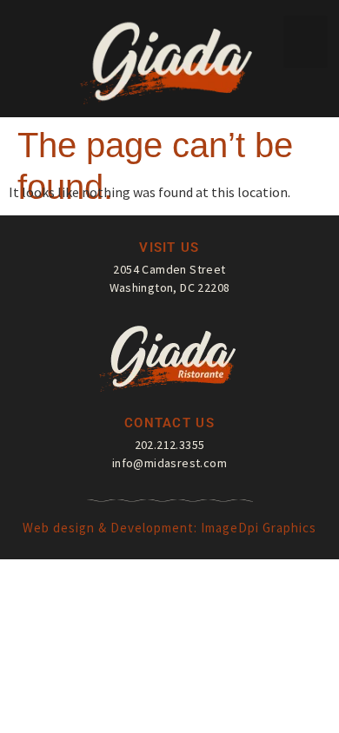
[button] (305, 42)
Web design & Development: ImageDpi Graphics (169, 527)
